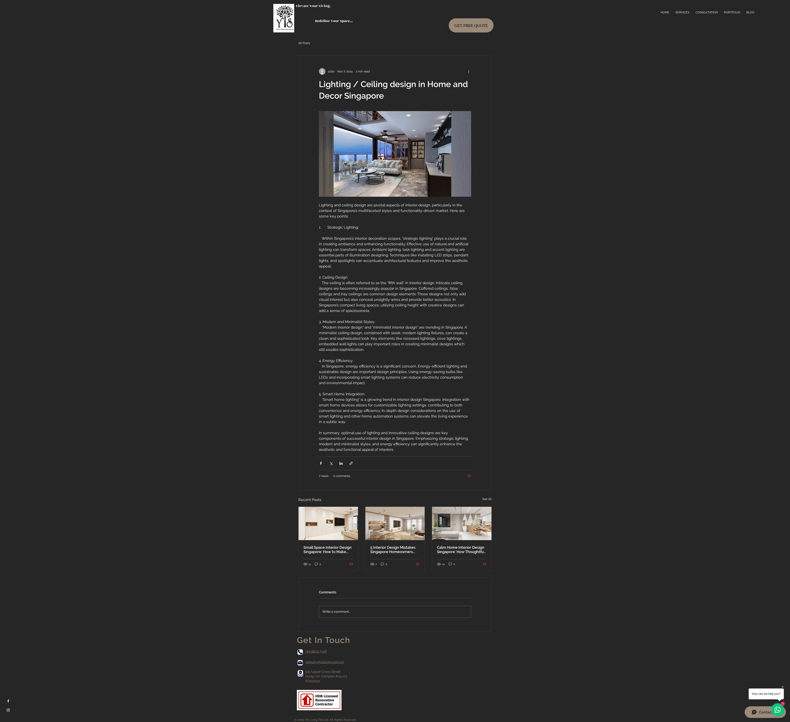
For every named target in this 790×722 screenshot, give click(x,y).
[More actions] (468, 71)
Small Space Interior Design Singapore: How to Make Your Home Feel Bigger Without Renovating (327, 549)
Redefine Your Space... (324, 21)
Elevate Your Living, (313, 6)
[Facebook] (8, 701)
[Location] (300, 673)
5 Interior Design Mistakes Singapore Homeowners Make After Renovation (393, 549)
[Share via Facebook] (321, 463)
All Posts (304, 43)
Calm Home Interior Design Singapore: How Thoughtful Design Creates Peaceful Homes (460, 549)
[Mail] (300, 662)
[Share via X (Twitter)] (331, 463)
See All (487, 499)
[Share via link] (351, 463)
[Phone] (300, 652)
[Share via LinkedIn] (341, 463)
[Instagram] (8, 710)
